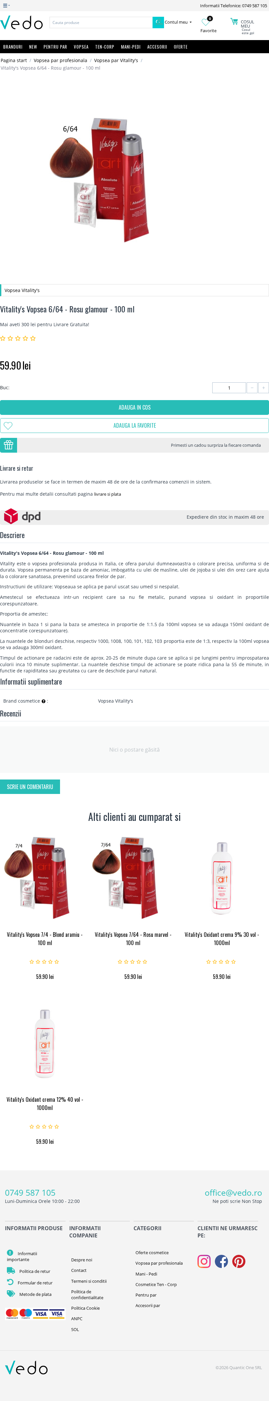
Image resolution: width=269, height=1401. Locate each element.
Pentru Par (55, 46)
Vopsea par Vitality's (116, 60)
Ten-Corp (104, 46)
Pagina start (14, 60)
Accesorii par (147, 1305)
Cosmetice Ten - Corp (156, 1284)
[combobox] (101, 22)
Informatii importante (22, 1256)
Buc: (5, 387)
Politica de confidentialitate (87, 1294)
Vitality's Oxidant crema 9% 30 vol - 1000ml (222, 939)
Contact (79, 1270)
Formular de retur (34, 1283)
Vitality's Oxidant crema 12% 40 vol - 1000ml (45, 1104)
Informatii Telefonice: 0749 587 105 (233, 6)
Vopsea (81, 46)
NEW (33, 46)
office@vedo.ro (233, 1192)
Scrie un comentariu (30, 787)
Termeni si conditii (89, 1281)
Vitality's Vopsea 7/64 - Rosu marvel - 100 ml (133, 939)
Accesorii (157, 46)
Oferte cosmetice (152, 1252)
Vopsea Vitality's (22, 290)
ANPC (76, 1319)
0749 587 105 (30, 1192)
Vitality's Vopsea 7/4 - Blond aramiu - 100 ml (45, 939)
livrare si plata (107, 494)
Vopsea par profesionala (60, 60)
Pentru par (145, 1295)
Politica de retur (34, 1271)
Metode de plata (35, 1294)
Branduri (13, 46)
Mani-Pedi (131, 46)
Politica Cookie (85, 1308)
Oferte (181, 46)
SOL (75, 1329)
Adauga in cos (135, 407)
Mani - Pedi (146, 1274)
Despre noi (81, 1260)
